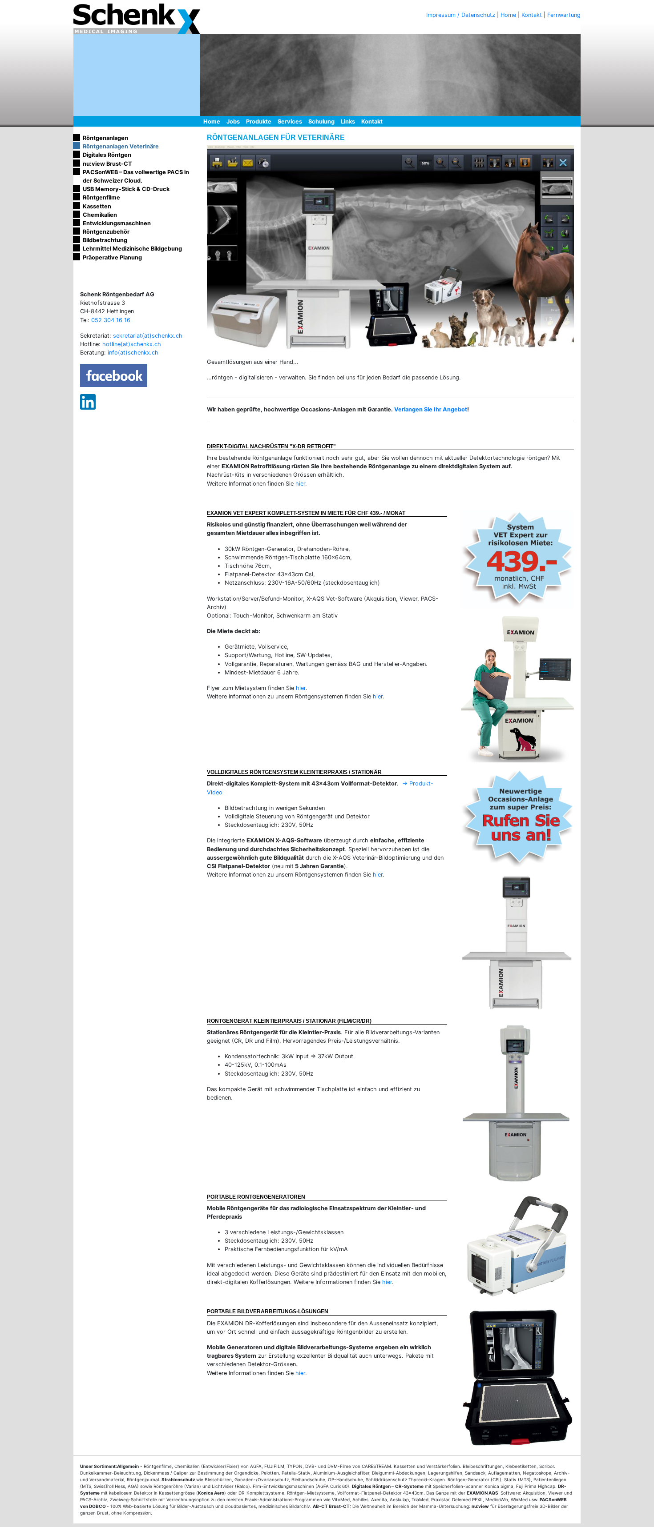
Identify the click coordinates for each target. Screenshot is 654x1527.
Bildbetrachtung (105, 240)
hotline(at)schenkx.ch (131, 344)
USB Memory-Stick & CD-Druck (126, 189)
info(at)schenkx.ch (133, 352)
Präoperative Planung (112, 257)
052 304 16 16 (110, 319)
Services (290, 121)
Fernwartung (564, 15)
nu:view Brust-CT (107, 163)
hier (300, 483)
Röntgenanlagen (105, 138)
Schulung (321, 121)
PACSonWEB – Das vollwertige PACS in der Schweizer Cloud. (136, 176)
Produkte (258, 121)
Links (348, 121)
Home (508, 15)
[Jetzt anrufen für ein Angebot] (517, 818)
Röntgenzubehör (106, 231)
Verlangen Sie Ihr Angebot (430, 409)
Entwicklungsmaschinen (117, 223)
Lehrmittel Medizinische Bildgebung (132, 248)
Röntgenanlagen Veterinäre (121, 146)
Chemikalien (100, 214)
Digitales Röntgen (107, 155)
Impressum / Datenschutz (460, 15)
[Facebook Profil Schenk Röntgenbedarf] (113, 375)
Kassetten (97, 206)
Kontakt (531, 15)
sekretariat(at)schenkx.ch (147, 335)
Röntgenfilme (101, 197)
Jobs (233, 121)
